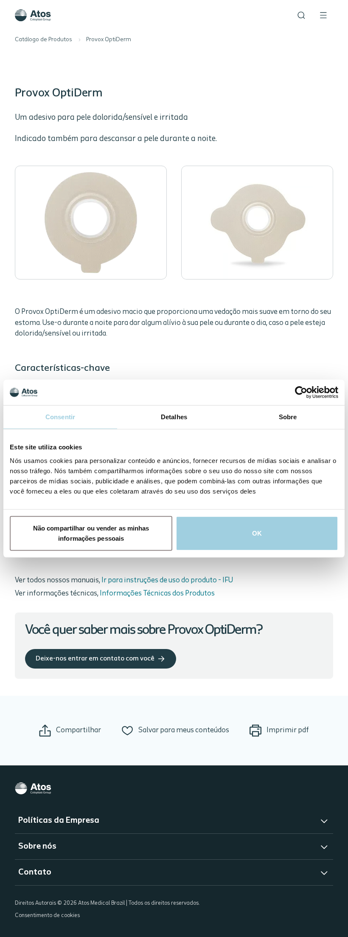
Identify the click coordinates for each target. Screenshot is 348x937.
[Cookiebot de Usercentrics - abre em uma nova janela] (301, 392)
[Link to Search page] (301, 15)
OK (257, 532)
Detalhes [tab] (174, 417)
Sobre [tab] (288, 417)
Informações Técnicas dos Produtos (157, 593)
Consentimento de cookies (47, 915)
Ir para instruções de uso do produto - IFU (167, 580)
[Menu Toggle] (323, 15)
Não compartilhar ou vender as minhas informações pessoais (91, 533)
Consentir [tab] (60, 417)
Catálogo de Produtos (43, 40)
